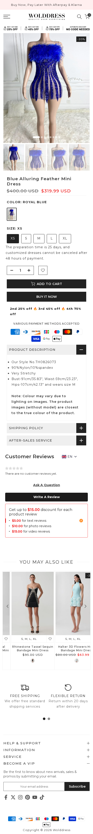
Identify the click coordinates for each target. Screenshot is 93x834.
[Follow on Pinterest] (27, 797)
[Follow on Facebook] (5, 797)
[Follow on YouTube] (34, 797)
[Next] (85, 606)
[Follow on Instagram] (20, 797)
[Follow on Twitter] (13, 797)
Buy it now (46, 297)
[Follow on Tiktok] (42, 797)
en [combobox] (69, 457)
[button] (46, 485)
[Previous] (7, 606)
